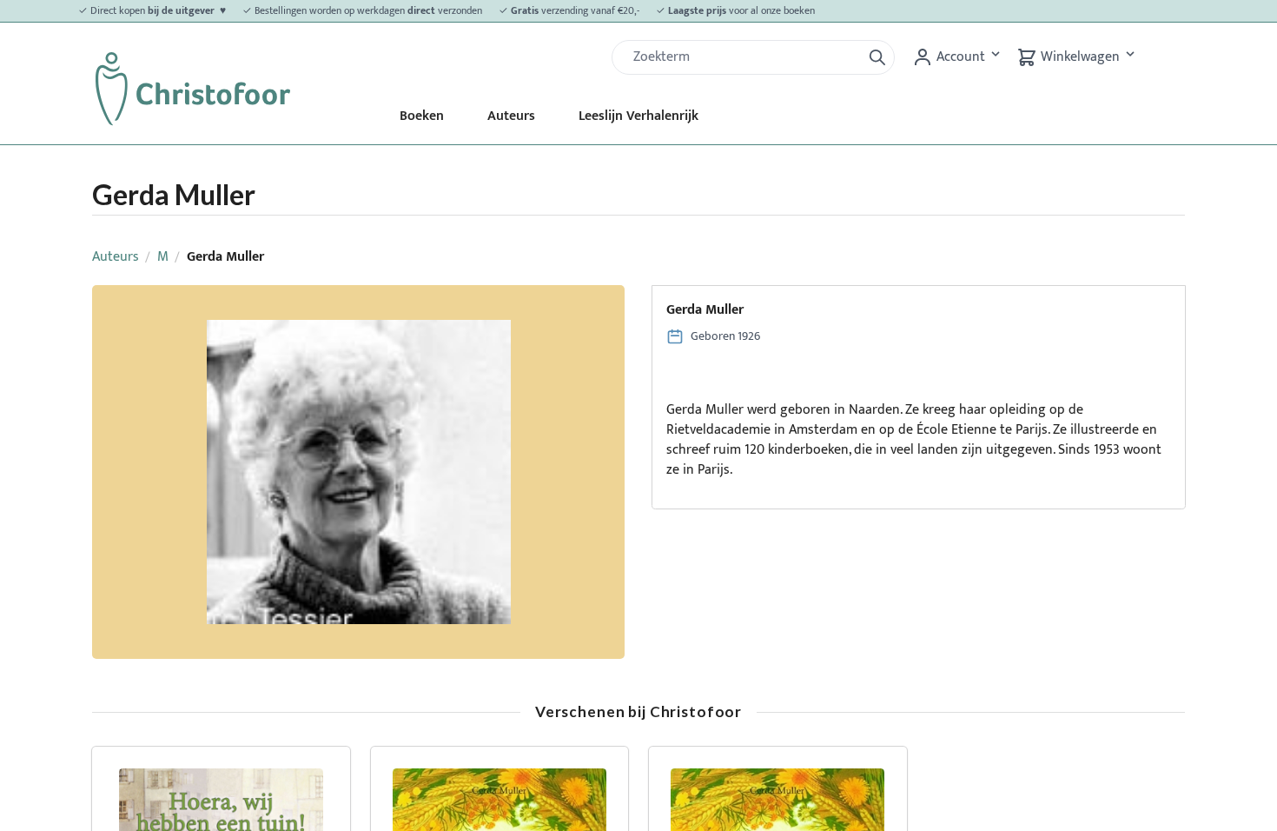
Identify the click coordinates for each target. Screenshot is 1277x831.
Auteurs (511, 116)
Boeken (422, 116)
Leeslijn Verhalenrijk (638, 116)
